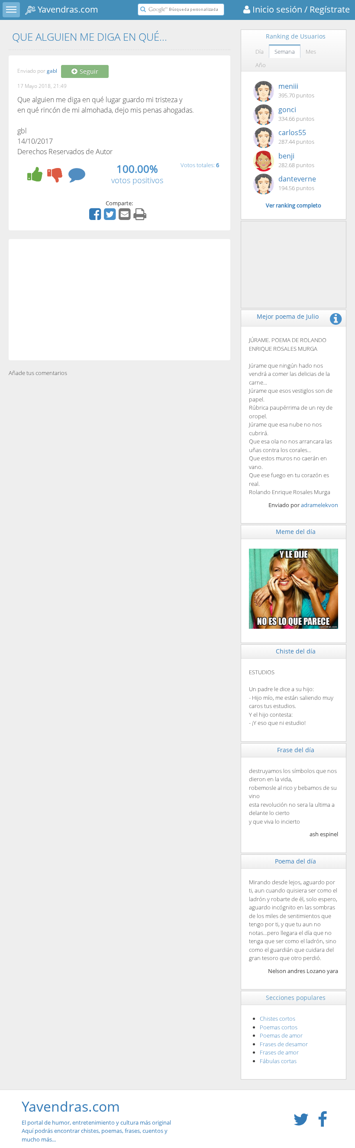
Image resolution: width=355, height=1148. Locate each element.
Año (260, 65)
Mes (311, 51)
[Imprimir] (140, 217)
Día (259, 51)
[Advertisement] (119, 299)
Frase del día (295, 750)
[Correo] (125, 217)
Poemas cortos (278, 1027)
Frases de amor (279, 1052)
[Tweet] (111, 217)
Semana (284, 51)
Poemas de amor (281, 1035)
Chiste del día (296, 651)
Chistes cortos (277, 1018)
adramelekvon (319, 505)
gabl (52, 71)
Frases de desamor (284, 1044)
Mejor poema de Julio (288, 316)
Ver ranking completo (293, 205)
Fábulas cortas (278, 1061)
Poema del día (295, 861)
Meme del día (296, 531)
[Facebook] (96, 217)
